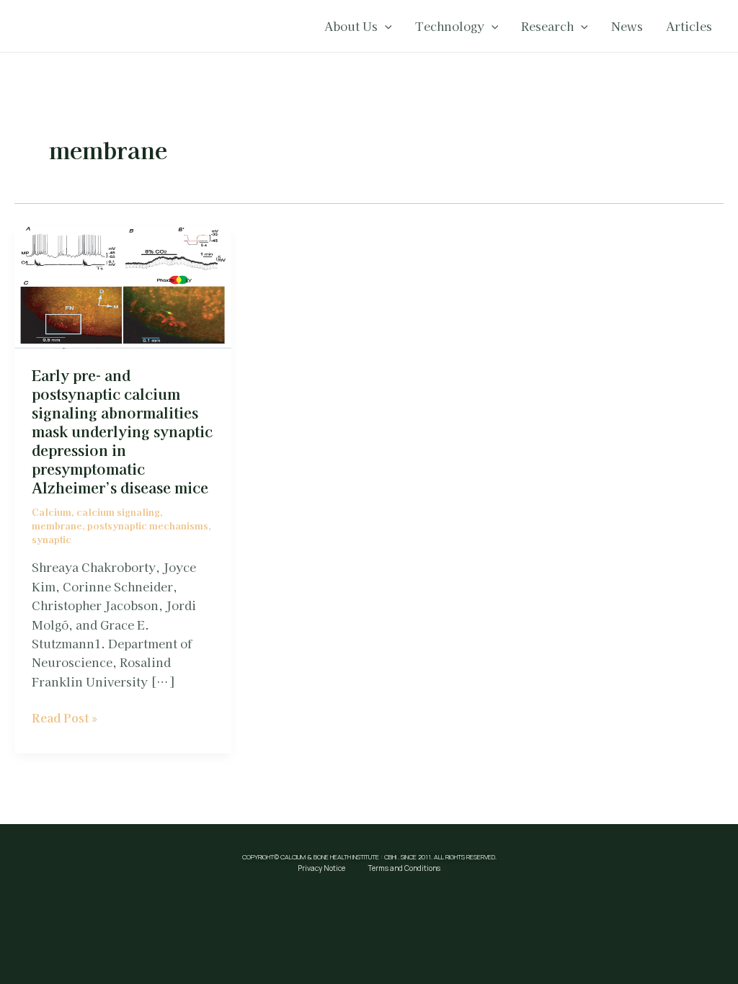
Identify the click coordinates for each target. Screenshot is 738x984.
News (627, 26)
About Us (351, 26)
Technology (449, 26)
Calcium (51, 512)
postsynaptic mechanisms (147, 525)
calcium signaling (118, 512)
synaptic (51, 539)
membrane (57, 525)
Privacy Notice (321, 868)
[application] (385, 26)
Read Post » (64, 717)
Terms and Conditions (404, 868)
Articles (689, 26)
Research (547, 26)
